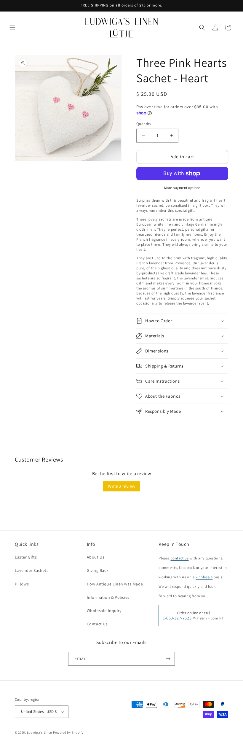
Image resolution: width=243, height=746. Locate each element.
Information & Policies (108, 597)
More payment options (182, 187)
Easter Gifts (26, 557)
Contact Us (97, 624)
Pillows (22, 584)
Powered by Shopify (68, 732)
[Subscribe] (168, 659)
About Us (96, 557)
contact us (180, 558)
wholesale (204, 577)
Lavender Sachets (32, 570)
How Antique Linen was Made (115, 584)
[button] (12, 27)
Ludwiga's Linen (39, 732)
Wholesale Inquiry (104, 610)
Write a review (121, 486)
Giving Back (98, 570)
